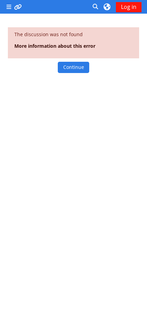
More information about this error (54, 46)
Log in (128, 7)
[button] (96, 7)
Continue (73, 67)
